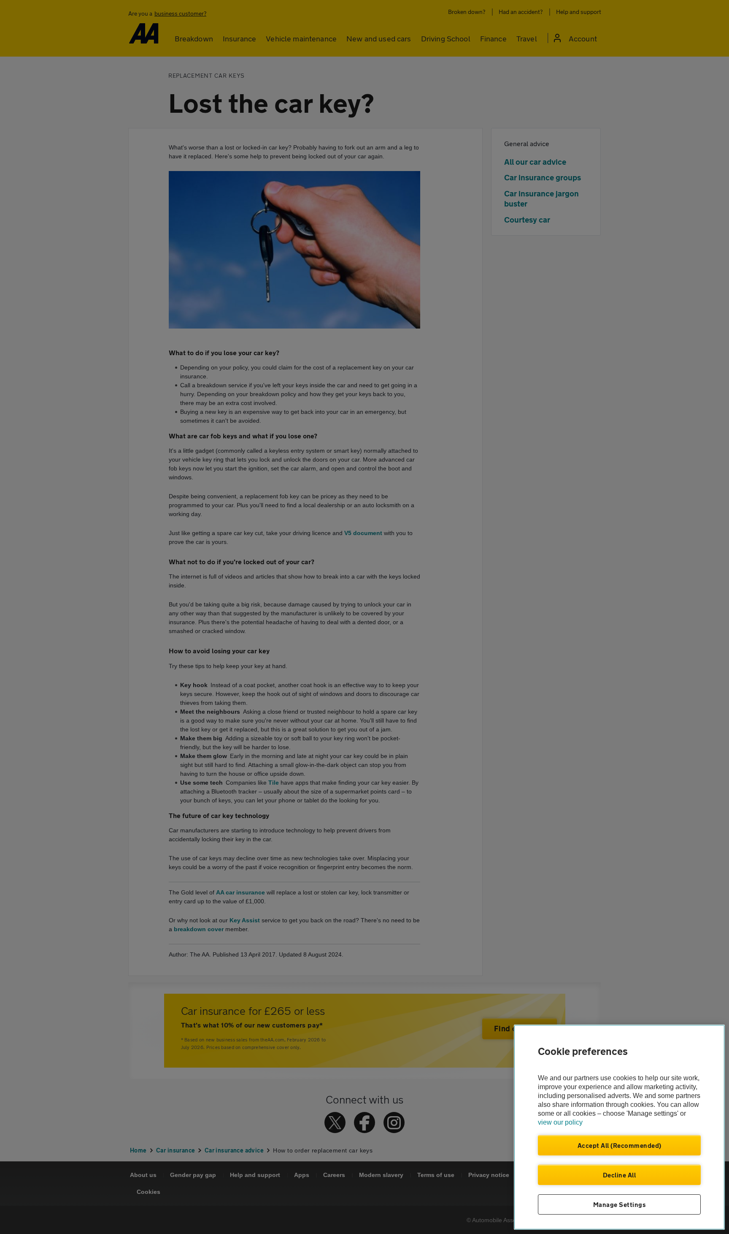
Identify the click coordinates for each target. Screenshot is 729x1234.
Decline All (619, 1175)
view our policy (560, 1122)
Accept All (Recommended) (620, 1145)
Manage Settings (619, 1204)
